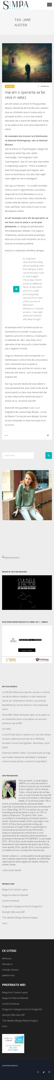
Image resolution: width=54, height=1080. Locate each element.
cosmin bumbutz (10, 900)
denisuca (6, 958)
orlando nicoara (10, 969)
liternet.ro (7, 964)
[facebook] (38, 1072)
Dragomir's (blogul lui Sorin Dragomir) (22, 906)
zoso (4, 923)
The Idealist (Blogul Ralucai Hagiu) (20, 917)
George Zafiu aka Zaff (13, 911)
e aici (31, 407)
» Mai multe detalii (11, 870)
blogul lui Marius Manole (15, 895)
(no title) (6, 728)
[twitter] (44, 1072)
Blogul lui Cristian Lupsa (14, 889)
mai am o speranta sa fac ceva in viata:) (25, 95)
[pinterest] (49, 1072)
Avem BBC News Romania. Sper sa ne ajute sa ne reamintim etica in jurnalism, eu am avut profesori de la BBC (25, 719)
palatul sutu (8, 975)
